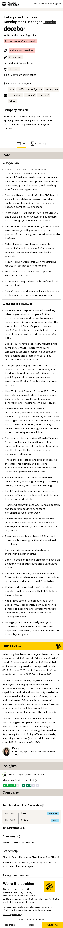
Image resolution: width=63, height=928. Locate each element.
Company (40, 143)
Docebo (49, 22)
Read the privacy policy (12, 915)
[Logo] (10, 4)
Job (24, 143)
